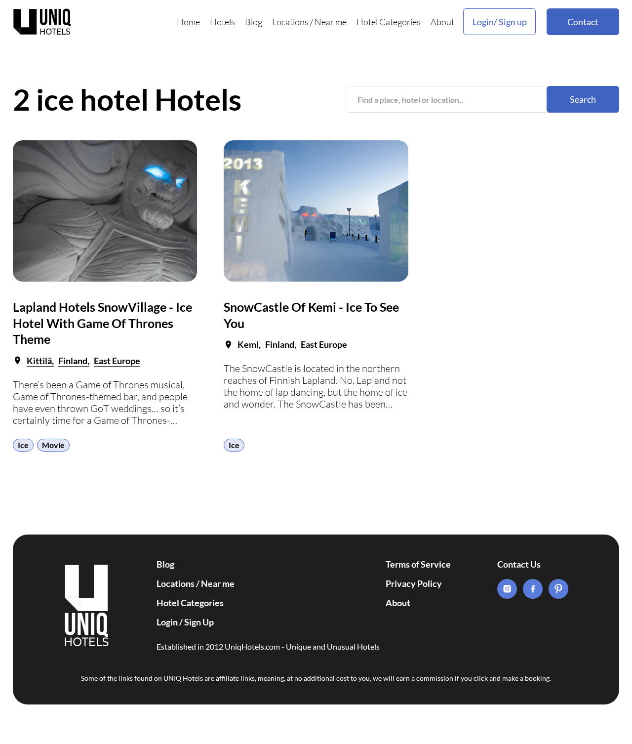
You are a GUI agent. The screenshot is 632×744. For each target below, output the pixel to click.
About (442, 21)
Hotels (222, 21)
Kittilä (39, 360)
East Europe (117, 360)
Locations (290, 21)
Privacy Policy (414, 583)
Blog (253, 21)
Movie (53, 445)
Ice (23, 445)
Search (583, 99)
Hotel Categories (388, 21)
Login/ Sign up (500, 21)
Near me (331, 21)
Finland (72, 360)
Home (188, 21)
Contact (582, 21)
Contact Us (519, 564)
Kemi (248, 344)
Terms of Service (418, 564)
